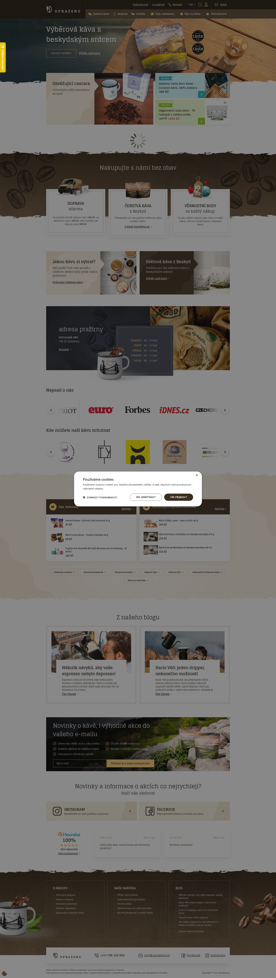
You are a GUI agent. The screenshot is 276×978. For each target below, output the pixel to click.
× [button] (196, 475)
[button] (100, 497)
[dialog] (138, 489)
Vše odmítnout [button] (146, 497)
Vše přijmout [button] (178, 497)
